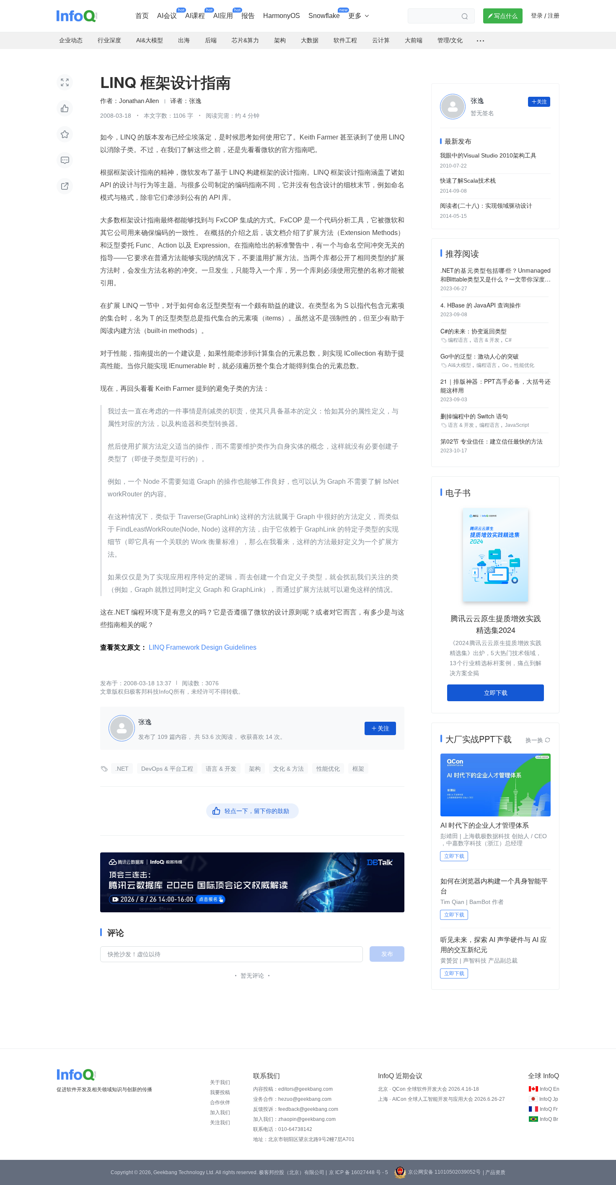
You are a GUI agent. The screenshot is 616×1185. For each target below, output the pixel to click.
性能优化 (328, 768)
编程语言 (458, 340)
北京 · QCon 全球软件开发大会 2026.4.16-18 (428, 1089)
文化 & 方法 (288, 768)
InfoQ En (549, 1089)
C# (508, 340)
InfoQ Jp (548, 1099)
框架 (358, 768)
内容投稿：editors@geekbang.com (293, 1089)
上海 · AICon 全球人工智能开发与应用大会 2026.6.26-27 (441, 1099)
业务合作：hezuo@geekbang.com (292, 1099)
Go (505, 365)
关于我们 (220, 1082)
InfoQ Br (549, 1119)
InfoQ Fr (549, 1109)
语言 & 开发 (221, 768)
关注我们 (220, 1123)
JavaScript (517, 425)
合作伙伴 (220, 1102)
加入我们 (220, 1112)
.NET (122, 768)
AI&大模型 (459, 365)
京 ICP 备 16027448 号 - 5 (358, 1172)
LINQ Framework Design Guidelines (202, 647)
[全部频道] (480, 40)
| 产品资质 (494, 1172)
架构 (255, 768)
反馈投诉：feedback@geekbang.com (295, 1109)
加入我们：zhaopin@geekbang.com (294, 1119)
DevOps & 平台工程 (167, 768)
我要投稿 (220, 1092)
